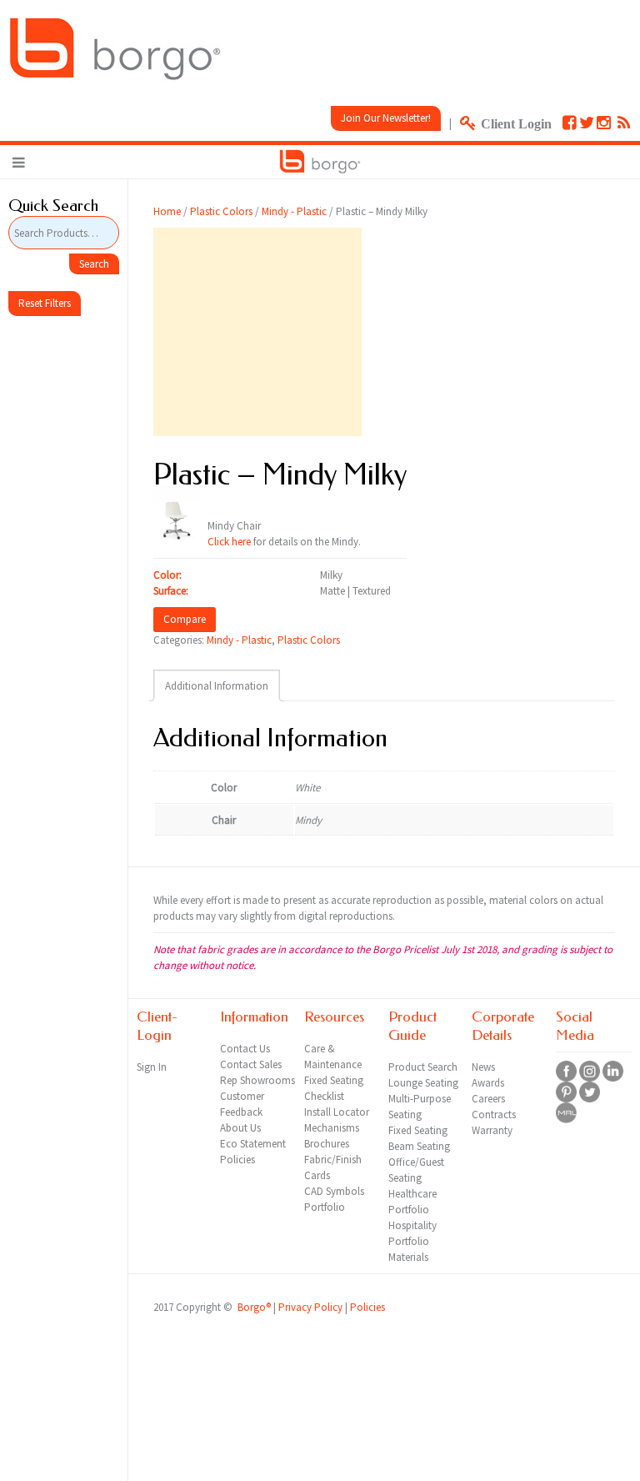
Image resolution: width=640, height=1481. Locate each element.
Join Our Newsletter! (386, 118)
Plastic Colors (221, 211)
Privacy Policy (310, 1307)
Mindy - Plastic (294, 211)
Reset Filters (44, 303)
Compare (184, 619)
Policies (367, 1307)
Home (167, 211)
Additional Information (216, 686)
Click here (229, 542)
